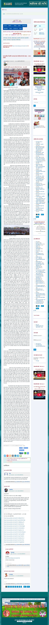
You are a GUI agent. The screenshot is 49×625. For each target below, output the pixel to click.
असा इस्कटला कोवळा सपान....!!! (40, 286)
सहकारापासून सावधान (39, 302)
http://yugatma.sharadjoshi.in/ (24, 621)
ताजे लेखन (9, 37)
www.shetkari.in (37, 47)
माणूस (37, 246)
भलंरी (36, 292)
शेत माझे (37, 247)
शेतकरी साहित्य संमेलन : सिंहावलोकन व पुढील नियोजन (40, 188)
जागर (37, 241)
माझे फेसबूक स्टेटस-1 (39, 141)
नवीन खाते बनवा (38, 343)
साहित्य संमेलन (21, 599)
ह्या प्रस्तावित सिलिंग (8, 470)
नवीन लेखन (5, 37)
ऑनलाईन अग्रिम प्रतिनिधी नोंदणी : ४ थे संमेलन (40, 201)
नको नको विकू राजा (39, 253)
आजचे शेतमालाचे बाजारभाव (40, 154)
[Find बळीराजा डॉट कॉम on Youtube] (39, 118)
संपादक (5, 61)
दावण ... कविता (38, 258)
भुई (36, 252)
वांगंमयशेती (36, 125)
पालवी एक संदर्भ (38, 267)
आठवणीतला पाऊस (39, 274)
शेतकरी (9, 25)
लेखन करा (37, 324)
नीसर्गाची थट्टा (38, 266)
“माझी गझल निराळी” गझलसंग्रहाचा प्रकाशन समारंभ (40, 171)
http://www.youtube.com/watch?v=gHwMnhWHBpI (14, 520)
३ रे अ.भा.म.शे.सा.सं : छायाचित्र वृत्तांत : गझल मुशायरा (40, 270)
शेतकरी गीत (24, 25)
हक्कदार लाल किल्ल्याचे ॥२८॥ (40, 283)
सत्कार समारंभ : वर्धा (39, 184)
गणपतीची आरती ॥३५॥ (39, 185)
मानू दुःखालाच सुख (39, 303)
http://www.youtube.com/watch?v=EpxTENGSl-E (14, 536)
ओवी (36, 268)
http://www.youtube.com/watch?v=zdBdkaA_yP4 (14, 522)
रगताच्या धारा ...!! (38, 251)
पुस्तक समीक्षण (38, 278)
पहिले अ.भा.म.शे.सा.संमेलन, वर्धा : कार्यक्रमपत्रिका (40, 199)
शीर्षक (40, 26)
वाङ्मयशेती (26, 37)
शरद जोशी (20, 448)
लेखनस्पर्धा (22, 37)
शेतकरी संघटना (21, 450)
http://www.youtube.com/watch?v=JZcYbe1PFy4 (14, 540)
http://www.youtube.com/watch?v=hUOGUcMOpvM (14, 532)
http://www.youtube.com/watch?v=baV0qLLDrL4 (14, 538)
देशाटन (20, 28)
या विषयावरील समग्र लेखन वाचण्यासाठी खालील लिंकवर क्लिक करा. (39, 88)
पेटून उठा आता (38, 279)
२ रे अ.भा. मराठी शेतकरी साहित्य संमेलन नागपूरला (40, 273)
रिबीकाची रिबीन (38, 261)
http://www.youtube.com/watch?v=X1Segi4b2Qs (14, 542)
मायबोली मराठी (38, 257)
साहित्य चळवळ (14, 37)
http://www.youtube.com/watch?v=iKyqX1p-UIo (14, 530)
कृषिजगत (37, 599)
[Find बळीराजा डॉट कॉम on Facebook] (40, 115)
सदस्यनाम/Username (38, 335)
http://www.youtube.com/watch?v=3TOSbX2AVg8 (14, 526)
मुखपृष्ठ (4, 13)
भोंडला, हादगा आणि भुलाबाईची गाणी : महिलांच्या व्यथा (40, 167)
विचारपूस (37, 183)
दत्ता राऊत (11, 574)
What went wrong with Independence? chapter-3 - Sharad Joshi (40, 159)
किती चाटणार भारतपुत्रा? (39, 210)
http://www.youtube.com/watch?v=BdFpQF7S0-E (14, 518)
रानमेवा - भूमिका (38, 157)
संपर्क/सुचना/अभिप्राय (39, 173)
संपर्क (9, 601)
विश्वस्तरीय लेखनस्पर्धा (27, 599)
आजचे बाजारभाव (8, 599)
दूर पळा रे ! (37, 242)
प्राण (36, 249)
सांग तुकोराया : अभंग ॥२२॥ (40, 290)
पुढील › (25, 586)
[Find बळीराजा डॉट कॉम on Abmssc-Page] (38, 115)
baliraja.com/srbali (39, 92)
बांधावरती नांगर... (38, 245)
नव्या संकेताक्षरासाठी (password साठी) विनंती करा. (40, 345)
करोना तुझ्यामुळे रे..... (39, 263)
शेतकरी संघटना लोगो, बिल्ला (40, 191)
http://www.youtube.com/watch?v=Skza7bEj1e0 (14, 524)
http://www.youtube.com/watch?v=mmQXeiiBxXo (14, 528)
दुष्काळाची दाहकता (38, 280)
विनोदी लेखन (18, 39)
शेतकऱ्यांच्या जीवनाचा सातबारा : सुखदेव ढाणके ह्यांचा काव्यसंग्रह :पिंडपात (40, 295)
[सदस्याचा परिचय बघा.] (6, 63)
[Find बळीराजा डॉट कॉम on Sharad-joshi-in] (35, 115)
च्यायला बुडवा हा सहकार (39, 285)
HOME (5, 25)
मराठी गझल (9, 39)
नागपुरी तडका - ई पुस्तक (39, 144)
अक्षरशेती (18, 37)
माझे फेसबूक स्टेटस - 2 (39, 162)
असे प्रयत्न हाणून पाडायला (9, 571)
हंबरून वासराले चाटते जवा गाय (40, 193)
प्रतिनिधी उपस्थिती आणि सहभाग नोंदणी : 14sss (39, 326)
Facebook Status (14, 599)
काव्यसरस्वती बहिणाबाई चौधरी (40, 259)
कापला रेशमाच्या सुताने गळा (40, 205)
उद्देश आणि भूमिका (38, 178)
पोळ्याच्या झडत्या (38, 146)
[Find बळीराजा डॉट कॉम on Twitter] (43, 115)
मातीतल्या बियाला (38, 289)
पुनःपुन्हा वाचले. (7, 486)
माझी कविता (6, 28)
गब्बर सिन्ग (11, 489)
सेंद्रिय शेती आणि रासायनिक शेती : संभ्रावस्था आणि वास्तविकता (40, 149)
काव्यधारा (4, 39)
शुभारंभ (37, 151)
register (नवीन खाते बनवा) (12, 460)
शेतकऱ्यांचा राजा (4, 601)
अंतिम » (28, 586)
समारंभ (19, 25)
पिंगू (9, 473)
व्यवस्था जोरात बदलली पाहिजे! (40, 297)
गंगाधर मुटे (12, 552)
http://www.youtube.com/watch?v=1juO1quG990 (14, 534)
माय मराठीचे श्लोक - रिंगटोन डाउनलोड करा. (40, 177)
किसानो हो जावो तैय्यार (39, 281)
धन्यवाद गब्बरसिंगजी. (9, 549)
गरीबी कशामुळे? (38, 248)
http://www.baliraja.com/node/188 (12, 558)
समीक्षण (15, 25)
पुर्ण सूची (35, 218)
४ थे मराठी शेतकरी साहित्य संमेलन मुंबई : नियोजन (40, 180)
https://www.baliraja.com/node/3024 (20, 45)
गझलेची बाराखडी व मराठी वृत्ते (40, 203)
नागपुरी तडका (13, 39)
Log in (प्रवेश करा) (21, 458)
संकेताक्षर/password (38, 340)
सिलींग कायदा (26, 448)
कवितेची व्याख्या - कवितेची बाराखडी (41, 33)
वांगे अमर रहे (16, 28)
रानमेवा (10, 28)
